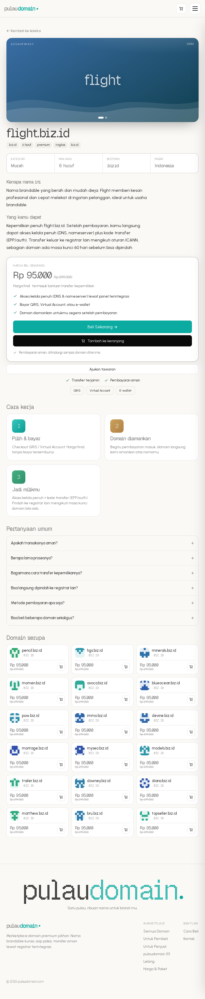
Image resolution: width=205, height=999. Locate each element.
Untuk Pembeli (155, 938)
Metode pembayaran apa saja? (38, 602)
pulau (19, 8)
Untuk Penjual (154, 946)
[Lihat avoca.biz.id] (102, 692)
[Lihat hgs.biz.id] (102, 659)
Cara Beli (191, 931)
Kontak (189, 938)
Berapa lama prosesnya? (32, 558)
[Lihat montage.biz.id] (37, 757)
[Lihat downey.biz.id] (102, 789)
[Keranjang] (181, 8)
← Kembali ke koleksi (23, 31)
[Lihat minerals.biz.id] (167, 659)
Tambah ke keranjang (106, 341)
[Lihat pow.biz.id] (37, 724)
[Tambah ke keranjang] (61, 667)
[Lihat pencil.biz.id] (37, 659)
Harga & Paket (155, 969)
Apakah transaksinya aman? (34, 543)
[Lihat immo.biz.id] (102, 724)
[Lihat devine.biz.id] (167, 724)
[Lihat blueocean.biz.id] (167, 692)
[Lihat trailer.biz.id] (37, 789)
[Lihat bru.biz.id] (102, 822)
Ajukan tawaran (102, 369)
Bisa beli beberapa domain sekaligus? (42, 617)
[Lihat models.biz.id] (167, 757)
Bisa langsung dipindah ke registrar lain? (44, 588)
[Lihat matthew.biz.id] (37, 822)
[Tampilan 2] (104, 118)
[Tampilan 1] (99, 118)
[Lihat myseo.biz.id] (102, 757)
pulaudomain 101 (156, 954)
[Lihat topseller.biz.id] (167, 822)
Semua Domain (156, 931)
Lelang (149, 961)
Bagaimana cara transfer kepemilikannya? (46, 573)
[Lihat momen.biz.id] (37, 692)
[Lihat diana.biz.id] (167, 789)
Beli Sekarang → (102, 327)
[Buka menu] (195, 8)
